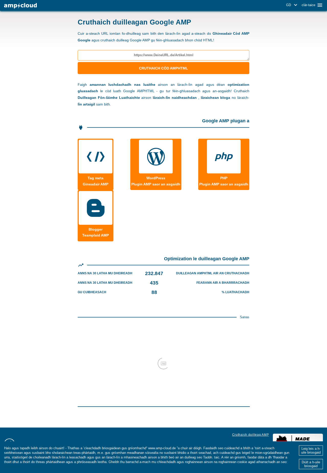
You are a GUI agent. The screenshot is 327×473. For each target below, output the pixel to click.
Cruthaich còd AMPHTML (163, 68)
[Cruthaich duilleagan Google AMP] (20, 5)
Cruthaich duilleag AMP (250, 434)
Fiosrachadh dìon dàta (22, 466)
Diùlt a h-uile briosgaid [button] (311, 464)
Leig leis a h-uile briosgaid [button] (311, 450)
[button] (292, 5)
